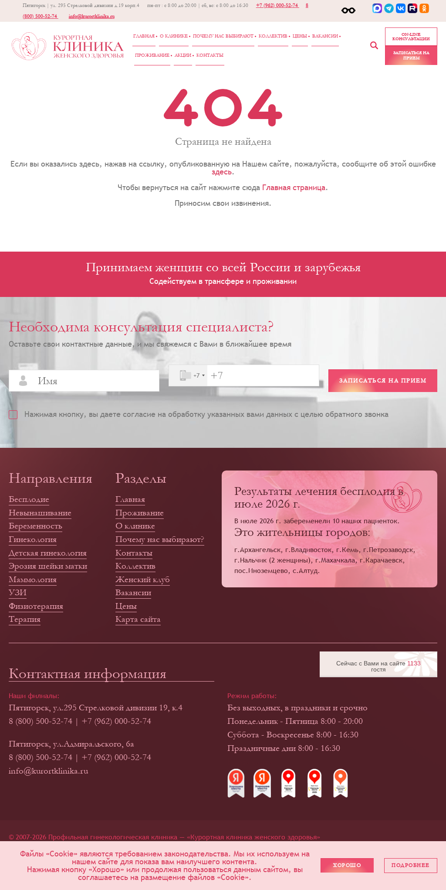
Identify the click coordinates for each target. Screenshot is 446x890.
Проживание (152, 55)
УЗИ (18, 592)
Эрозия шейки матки (48, 566)
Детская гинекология (48, 553)
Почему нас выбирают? (159, 539)
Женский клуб (142, 579)
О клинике (174, 36)
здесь (222, 171)
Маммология (33, 579)
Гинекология (33, 539)
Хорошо (347, 865)
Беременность (35, 526)
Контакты (209, 55)
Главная (144, 36)
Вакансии (325, 36)
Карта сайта (138, 619)
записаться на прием (411, 55)
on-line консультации (411, 36)
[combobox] (188, 375)
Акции (183, 55)
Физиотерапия (36, 606)
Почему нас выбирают (223, 36)
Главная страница (293, 187)
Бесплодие (29, 499)
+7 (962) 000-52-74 (277, 5)
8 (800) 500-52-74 (40, 721)
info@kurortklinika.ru (92, 16)
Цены (300, 36)
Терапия (25, 619)
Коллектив (273, 36)
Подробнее (411, 865)
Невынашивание (40, 513)
